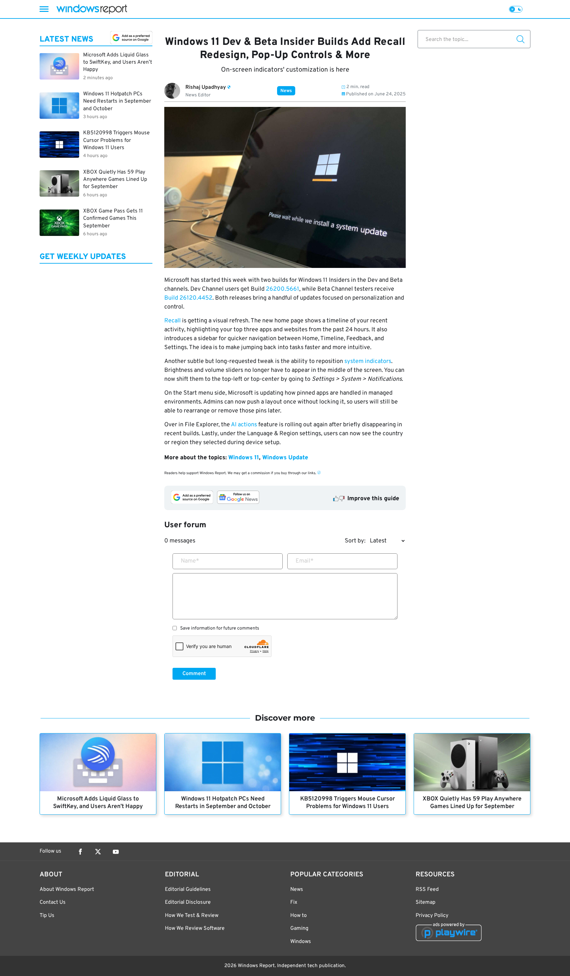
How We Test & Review (191, 915)
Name (190, 561)
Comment (194, 673)
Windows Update (285, 458)
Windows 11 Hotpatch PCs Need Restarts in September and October (222, 802)
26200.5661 (282, 289)
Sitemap (425, 902)
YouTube (116, 852)
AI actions (244, 425)
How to (298, 915)
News (286, 91)
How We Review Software (195, 928)
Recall (172, 321)
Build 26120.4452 (188, 298)
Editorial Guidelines (188, 889)
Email (305, 561)
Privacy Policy (432, 915)
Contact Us (53, 902)
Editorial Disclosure (188, 902)
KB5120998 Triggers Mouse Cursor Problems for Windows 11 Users (347, 802)
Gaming (299, 928)
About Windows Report (67, 889)
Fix (293, 902)
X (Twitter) (98, 852)
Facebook (80, 852)
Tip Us (47, 915)
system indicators (367, 361)
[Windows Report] (91, 9)
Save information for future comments (219, 628)
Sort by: (355, 541)
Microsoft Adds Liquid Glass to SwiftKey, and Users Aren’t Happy (98, 802)
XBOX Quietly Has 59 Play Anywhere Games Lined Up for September (472, 802)
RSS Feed (427, 889)
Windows (300, 941)
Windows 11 (243, 458)
